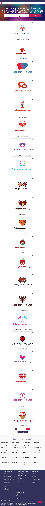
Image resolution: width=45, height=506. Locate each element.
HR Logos (25, 447)
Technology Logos (37, 464)
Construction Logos (15, 442)
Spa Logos (36, 459)
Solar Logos (36, 457)
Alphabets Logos (4, 447)
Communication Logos (5, 462)
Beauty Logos (3, 452)
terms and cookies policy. (24, 504)
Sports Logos (36, 462)
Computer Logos (4, 464)
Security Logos (36, 454)
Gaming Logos (14, 462)
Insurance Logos (26, 450)
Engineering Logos (15, 450)
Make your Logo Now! (22, 432)
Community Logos (4, 459)
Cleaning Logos (4, 457)
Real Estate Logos (37, 450)
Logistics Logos (26, 457)
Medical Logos (25, 464)
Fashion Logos (14, 452)
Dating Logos (14, 445)
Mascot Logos (25, 459)
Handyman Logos (26, 442)
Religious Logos (37, 452)
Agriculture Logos (4, 445)
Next (28, 429)
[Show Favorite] (38, 1)
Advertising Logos (4, 442)
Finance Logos (14, 454)
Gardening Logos (15, 464)
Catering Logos (3, 454)
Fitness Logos (14, 457)
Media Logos (25, 462)
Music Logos (36, 442)
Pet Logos (36, 445)
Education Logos (15, 447)
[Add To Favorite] (32, 22)
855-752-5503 (34, 0)
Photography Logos (37, 447)
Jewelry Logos (25, 452)
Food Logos (14, 459)
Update (35, 15)
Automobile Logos (4, 450)
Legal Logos (25, 454)
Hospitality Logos (26, 445)
